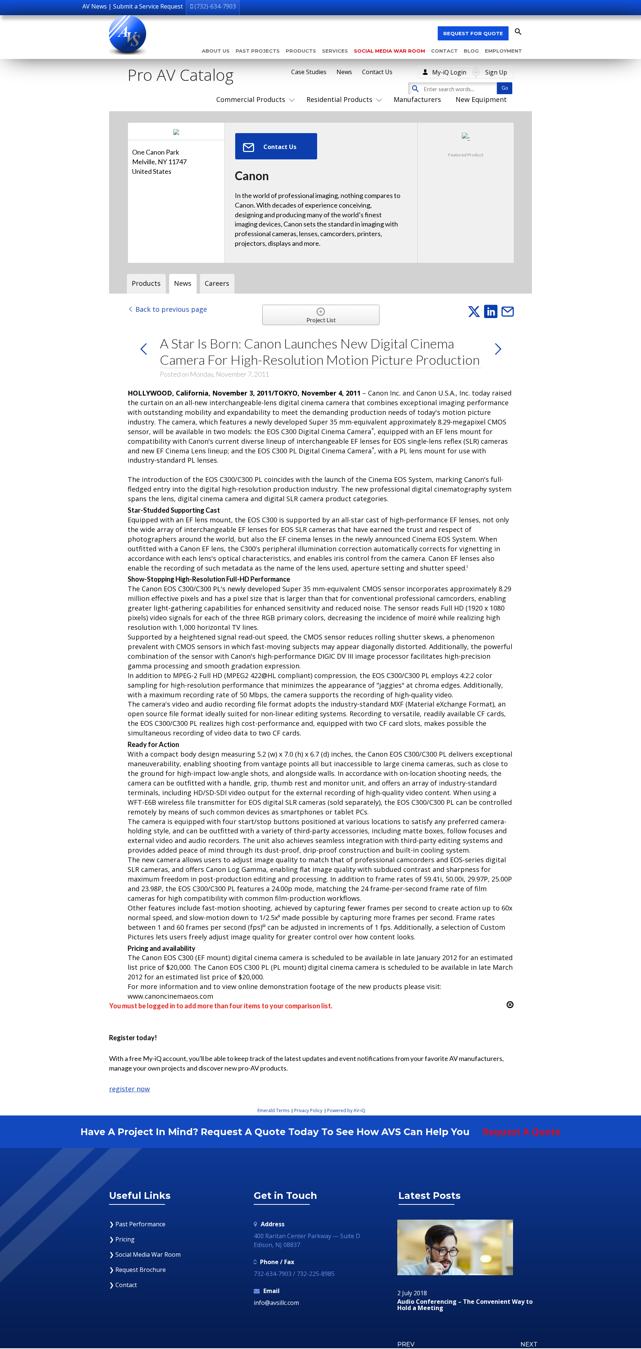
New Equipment (481, 99)
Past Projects (258, 51)
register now (129, 1088)
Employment (503, 51)
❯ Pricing (122, 1239)
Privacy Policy (308, 1110)
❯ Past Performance (137, 1224)
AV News (94, 6)
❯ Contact (123, 1285)
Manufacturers (417, 99)
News (344, 72)
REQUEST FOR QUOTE (473, 33)
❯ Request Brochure (137, 1270)
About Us (216, 51)
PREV (405, 1344)
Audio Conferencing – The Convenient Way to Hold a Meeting (465, 1305)
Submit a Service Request (148, 6)
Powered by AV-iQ (346, 1110)
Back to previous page (170, 309)
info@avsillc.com (276, 1303)
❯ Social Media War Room (145, 1254)
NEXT (529, 1344)
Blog (471, 51)
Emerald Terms (273, 1110)
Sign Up (496, 72)
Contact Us (377, 72)
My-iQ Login (449, 72)
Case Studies (308, 72)
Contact (444, 51)
